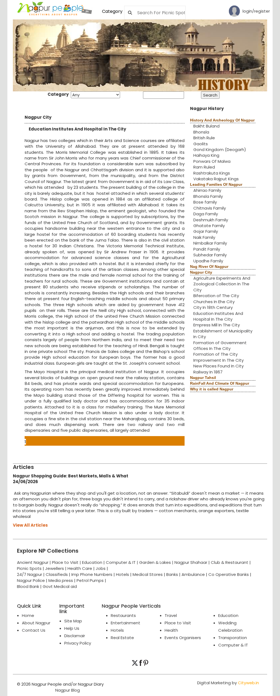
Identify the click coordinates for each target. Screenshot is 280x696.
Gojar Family (205, 231)
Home (28, 615)
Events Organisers (183, 637)
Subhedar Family (210, 255)
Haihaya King (206, 155)
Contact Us (33, 630)
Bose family (205, 202)
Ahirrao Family (207, 190)
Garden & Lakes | (156, 562)
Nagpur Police (31, 580)
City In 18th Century (213, 307)
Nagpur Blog (67, 690)
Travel (171, 615)
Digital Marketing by (228, 683)
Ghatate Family (209, 225)
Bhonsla (201, 132)
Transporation (232, 637)
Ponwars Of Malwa (212, 161)
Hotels (122, 574)
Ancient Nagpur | (34, 562)
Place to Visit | (67, 562)
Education (92, 562)
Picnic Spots (29, 568)
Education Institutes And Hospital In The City (218, 316)
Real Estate (122, 637)
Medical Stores (148, 574)
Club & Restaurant (229, 562)
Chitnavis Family (209, 208)
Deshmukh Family (210, 220)
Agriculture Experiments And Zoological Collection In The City (221, 284)
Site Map (73, 621)
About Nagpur (36, 623)
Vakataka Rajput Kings (216, 179)
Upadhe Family (208, 261)
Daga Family (205, 214)
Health (171, 630)
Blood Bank (28, 586)
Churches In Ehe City (214, 301)
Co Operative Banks (228, 574)
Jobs (101, 568)
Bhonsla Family (208, 196)
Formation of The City (215, 354)
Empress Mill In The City (216, 325)
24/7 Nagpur (29, 574)
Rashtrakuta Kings (211, 173)
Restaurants (123, 615)
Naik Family (204, 237)
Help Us (71, 628)
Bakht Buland (206, 126)
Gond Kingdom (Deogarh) (219, 149)
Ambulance (193, 574)
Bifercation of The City (216, 295)
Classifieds (57, 574)
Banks (172, 574)
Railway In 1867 (208, 372)
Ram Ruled (204, 167)
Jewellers (54, 568)
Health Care (80, 568)
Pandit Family (206, 249)
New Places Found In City (218, 366)
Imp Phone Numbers (91, 574)
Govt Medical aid (60, 586)
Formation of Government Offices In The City (220, 345)
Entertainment (125, 623)
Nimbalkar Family (210, 243)
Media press (60, 580)
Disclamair (74, 636)
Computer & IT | (122, 562)
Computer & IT (233, 645)
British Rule (204, 138)
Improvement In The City (218, 360)
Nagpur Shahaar (190, 562)
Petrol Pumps (90, 580)
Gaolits (200, 144)
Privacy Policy (77, 643)
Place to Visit (178, 623)
